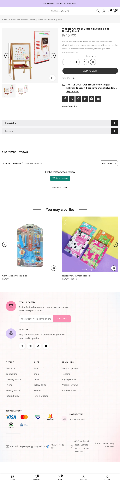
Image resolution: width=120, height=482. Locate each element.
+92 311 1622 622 (57, 446)
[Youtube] (46, 346)
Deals (36, 379)
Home (4, 20)
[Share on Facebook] (65, 99)
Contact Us (11, 373)
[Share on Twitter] (72, 99)
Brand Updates (69, 390)
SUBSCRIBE (62, 319)
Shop (36, 373)
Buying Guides (68, 379)
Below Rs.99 (40, 384)
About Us (10, 368)
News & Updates (69, 368)
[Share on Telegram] (91, 99)
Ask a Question (69, 106)
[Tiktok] (38, 346)
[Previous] (6, 55)
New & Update (41, 395)
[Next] (53, 55)
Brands (37, 390)
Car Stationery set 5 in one (15, 275)
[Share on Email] (98, 99)
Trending (65, 373)
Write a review (60, 178)
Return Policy (12, 395)
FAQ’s (9, 384)
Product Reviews (69, 384)
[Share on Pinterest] (78, 99)
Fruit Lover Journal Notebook (76, 275)
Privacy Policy (13, 390)
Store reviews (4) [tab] (33, 163)
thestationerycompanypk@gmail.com (28, 446)
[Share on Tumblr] (85, 99)
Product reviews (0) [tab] (13, 163)
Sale (36, 368)
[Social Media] (22, 346)
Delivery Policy (13, 379)
